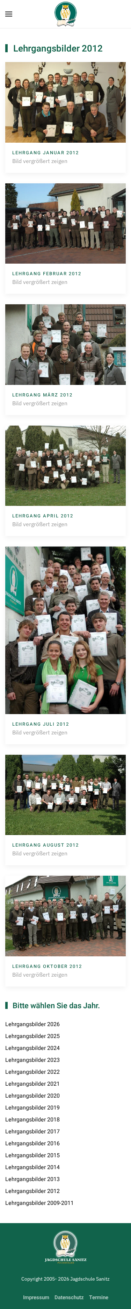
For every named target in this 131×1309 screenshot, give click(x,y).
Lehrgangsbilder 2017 (32, 1131)
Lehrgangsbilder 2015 (32, 1155)
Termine (98, 1297)
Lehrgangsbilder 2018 (32, 1119)
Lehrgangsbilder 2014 (32, 1167)
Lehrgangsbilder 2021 (32, 1084)
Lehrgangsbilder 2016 (32, 1143)
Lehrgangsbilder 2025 (32, 1036)
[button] (8, 14)
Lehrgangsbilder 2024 (32, 1048)
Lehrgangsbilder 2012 (32, 1191)
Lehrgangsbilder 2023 (32, 1060)
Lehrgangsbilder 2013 (32, 1179)
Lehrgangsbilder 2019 (32, 1108)
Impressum (36, 1297)
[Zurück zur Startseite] (65, 14)
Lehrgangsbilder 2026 (32, 1024)
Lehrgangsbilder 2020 (32, 1096)
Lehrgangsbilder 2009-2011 (39, 1203)
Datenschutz (69, 1297)
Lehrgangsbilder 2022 (32, 1072)
